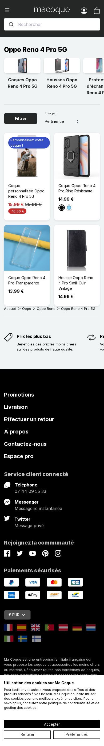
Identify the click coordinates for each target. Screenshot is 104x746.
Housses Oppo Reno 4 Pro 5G (61, 83)
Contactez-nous (25, 444)
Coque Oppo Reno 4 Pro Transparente (26, 280)
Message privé (29, 525)
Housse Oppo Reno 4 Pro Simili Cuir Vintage (75, 283)
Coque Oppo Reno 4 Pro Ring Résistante (76, 188)
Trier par (51, 113)
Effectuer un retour (29, 419)
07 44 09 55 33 (30, 491)
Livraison (16, 407)
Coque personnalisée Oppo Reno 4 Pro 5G (26, 191)
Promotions (19, 394)
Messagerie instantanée (38, 508)
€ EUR (14, 614)
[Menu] (19, 10)
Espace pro (19, 456)
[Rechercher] (11, 24)
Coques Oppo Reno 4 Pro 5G (22, 83)
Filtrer (20, 118)
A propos (16, 431)
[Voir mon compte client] (84, 10)
